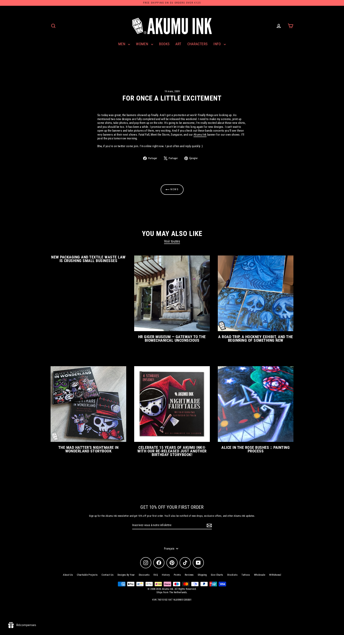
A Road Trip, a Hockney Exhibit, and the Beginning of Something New (255, 338)
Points (177, 574)
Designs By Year (126, 574)
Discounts (144, 574)
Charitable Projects (87, 574)
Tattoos (245, 574)
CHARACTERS (197, 44)
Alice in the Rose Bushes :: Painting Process (255, 449)
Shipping (202, 574)
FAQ (155, 574)
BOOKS (164, 44)
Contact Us (107, 574)
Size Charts (217, 574)
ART (178, 44)
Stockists (232, 574)
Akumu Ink (200, 134)
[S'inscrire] (208, 525)
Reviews (189, 574)
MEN (122, 44)
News (174, 189)
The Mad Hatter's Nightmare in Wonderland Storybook (88, 449)
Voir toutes (172, 241)
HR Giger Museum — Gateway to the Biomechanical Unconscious (172, 338)
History (166, 574)
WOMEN (142, 44)
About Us (68, 574)
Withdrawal (275, 574)
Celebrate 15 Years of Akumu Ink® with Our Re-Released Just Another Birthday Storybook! (171, 451)
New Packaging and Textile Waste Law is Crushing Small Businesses (88, 259)
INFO (217, 44)
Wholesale (259, 574)
